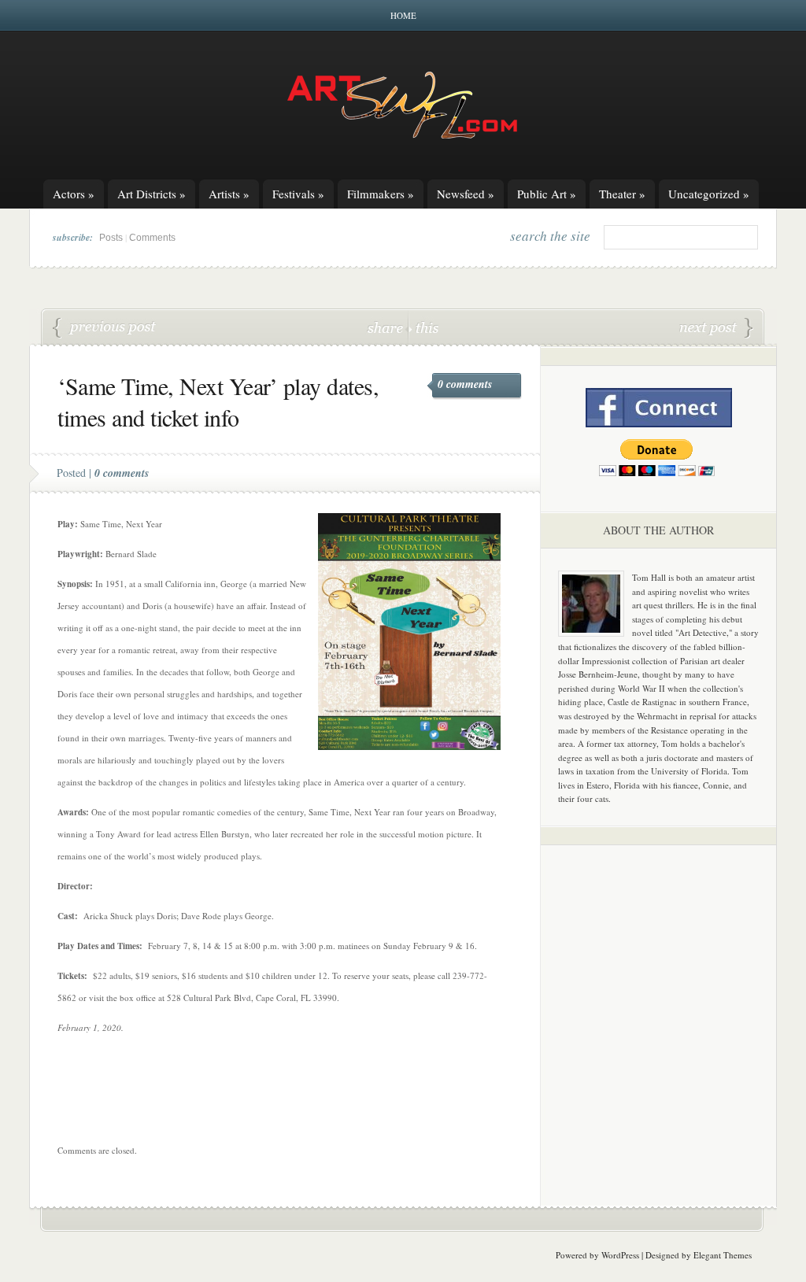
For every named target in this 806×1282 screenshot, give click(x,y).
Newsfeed (465, 193)
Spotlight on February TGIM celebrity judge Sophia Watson (105, 328)
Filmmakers (380, 193)
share (387, 327)
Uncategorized (708, 193)
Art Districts (151, 193)
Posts (111, 237)
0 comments (465, 384)
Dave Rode (716, 328)
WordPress (620, 1255)
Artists (229, 193)
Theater (622, 193)
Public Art (546, 193)
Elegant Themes (722, 1255)
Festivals (298, 193)
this (423, 327)
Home (403, 15)
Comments (152, 237)
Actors (73, 193)
